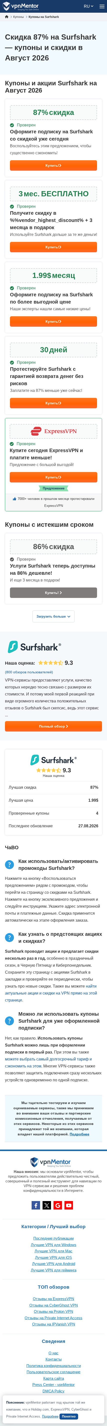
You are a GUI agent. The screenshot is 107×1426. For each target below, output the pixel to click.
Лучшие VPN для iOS (53, 1257)
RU (87, 6)
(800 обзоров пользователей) (29, 672)
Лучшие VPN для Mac (53, 1251)
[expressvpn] (53, 464)
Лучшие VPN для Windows (53, 1245)
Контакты (54, 1359)
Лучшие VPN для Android (53, 1264)
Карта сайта (53, 1378)
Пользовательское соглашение (53, 1372)
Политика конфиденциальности (53, 1366)
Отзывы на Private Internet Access (53, 1318)
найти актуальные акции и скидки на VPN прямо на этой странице (51, 993)
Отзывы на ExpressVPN (53, 1299)
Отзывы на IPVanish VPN (53, 1324)
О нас (53, 1353)
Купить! (52, 165)
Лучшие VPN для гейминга (53, 1270)
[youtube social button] (68, 1205)
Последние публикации (53, 1238)
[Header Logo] (20, 6)
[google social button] (58, 1205)
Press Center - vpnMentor (53, 1384)
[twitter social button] (47, 1205)
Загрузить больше (51, 616)
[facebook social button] (36, 1205)
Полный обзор (52, 726)
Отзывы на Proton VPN (53, 1311)
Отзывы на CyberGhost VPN (53, 1305)
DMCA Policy (53, 1391)
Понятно (69, 1416)
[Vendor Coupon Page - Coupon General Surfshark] (53, 138)
